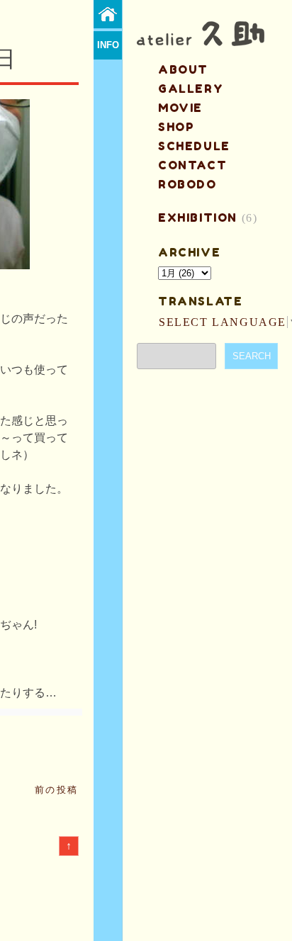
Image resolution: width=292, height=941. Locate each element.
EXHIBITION (197, 217)
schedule (194, 146)
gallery (190, 88)
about (183, 69)
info (108, 45)
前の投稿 (57, 789)
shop (176, 127)
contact (192, 165)
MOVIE (180, 108)
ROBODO (187, 184)
